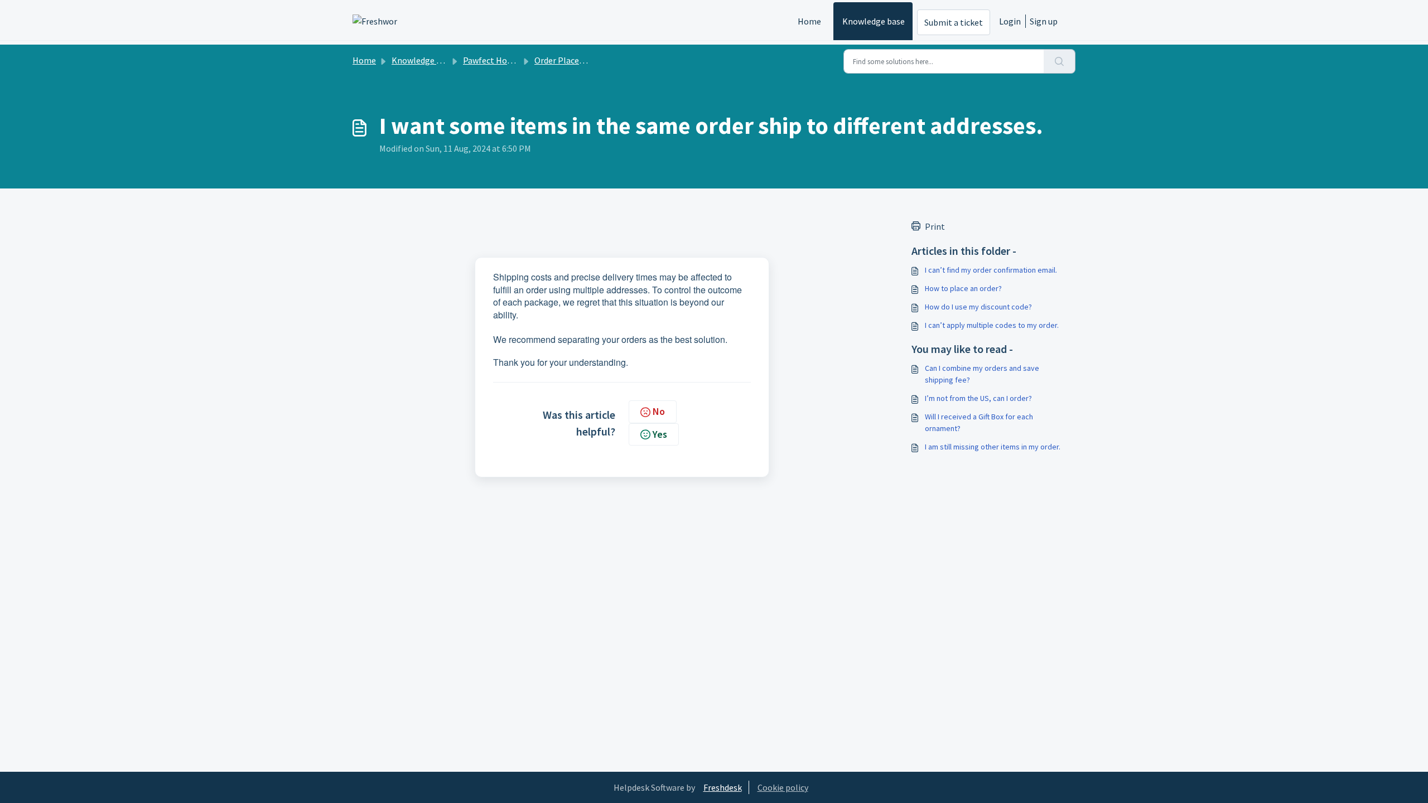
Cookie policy (783, 787)
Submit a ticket (953, 22)
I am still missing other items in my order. (992, 447)
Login (1010, 21)
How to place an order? (963, 288)
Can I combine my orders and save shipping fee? (982, 374)
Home (809, 21)
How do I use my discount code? (978, 307)
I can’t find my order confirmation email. (991, 270)
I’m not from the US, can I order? (978, 398)
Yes (660, 434)
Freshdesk (722, 787)
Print (935, 226)
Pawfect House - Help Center (518, 60)
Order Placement (567, 60)
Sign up (1044, 21)
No (659, 411)
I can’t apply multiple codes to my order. (992, 325)
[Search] (1059, 61)
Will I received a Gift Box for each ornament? (979, 422)
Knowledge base (873, 21)
